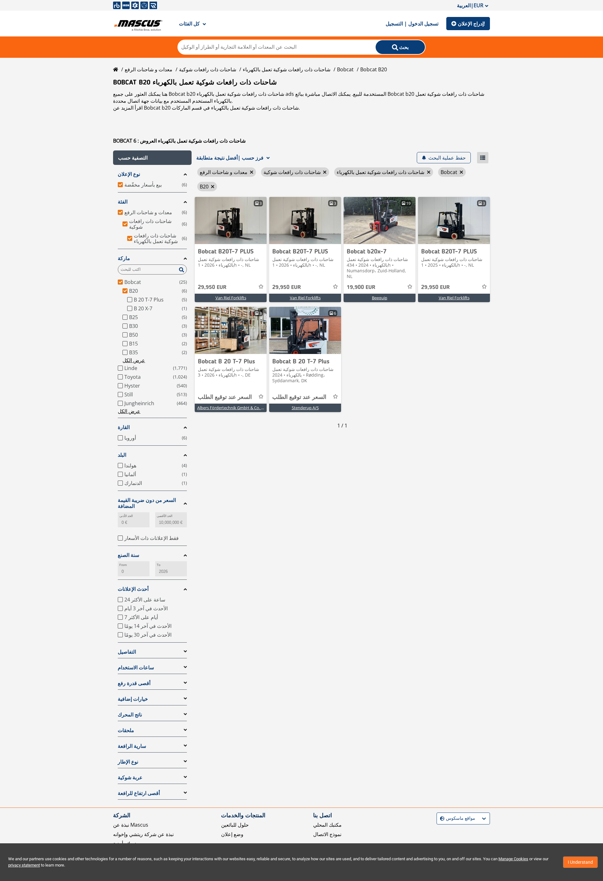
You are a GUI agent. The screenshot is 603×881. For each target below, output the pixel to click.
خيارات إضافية (133, 699)
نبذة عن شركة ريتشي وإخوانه (143, 834)
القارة (124, 427)
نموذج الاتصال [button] (327, 834)
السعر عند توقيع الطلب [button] (225, 397)
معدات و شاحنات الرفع (148, 69)
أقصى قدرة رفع (134, 683)
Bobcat (345, 69)
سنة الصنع (128, 555)
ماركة (124, 258)
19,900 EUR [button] (361, 287)
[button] (152, 157)
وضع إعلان (232, 834)
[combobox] (441, 818)
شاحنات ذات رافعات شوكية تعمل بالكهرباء (286, 69)
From (123, 565)
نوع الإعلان (129, 174)
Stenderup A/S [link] (305, 408)
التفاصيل (127, 652)
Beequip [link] (379, 298)
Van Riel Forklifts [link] (230, 298)
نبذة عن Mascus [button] (130, 824)
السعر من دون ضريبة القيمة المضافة (147, 503)
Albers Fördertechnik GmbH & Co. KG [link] (231, 408)
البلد (122, 455)
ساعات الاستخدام (136, 667)
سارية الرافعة (132, 746)
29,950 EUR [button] (212, 287)
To (158, 565)
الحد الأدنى (126, 516)
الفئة (123, 201)
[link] (231, 220)
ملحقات (126, 730)
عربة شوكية (130, 777)
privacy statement (24, 865)
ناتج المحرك (130, 714)
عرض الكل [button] (133, 360)
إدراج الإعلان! (471, 23)
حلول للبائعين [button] (235, 824)
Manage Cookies (513, 859)
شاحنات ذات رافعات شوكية (207, 69)
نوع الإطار (128, 761)
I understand (580, 862)
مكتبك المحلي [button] (327, 824)
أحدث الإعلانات (133, 589)
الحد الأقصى (164, 516)
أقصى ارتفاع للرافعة (139, 793)
